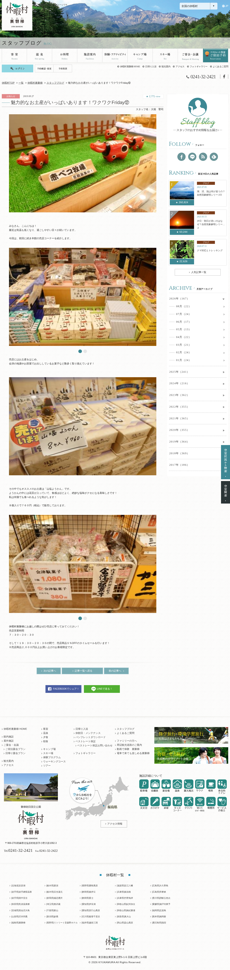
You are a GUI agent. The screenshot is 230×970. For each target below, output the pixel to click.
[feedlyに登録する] (214, 157)
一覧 (21, 83)
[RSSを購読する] (203, 157)
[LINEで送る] (192, 157)
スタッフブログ (55, 83)
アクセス (180, 66)
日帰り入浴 (150, 66)
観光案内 (166, 66)
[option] (82, 163)
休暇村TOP (8, 83)
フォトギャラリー (199, 66)
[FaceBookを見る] (181, 157)
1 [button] (80, 351)
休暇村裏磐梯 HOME (130, 66)
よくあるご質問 (220, 66)
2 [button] (85, 351)
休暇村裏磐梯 (35, 83)
